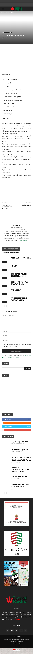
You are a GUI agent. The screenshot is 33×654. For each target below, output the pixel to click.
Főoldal (2, 12)
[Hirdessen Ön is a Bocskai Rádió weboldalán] (6, 451)
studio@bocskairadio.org (18, 646)
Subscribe (27, 430)
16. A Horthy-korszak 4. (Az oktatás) (7, 206)
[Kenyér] (6, 268)
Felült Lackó (26, 205)
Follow (28, 423)
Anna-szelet (16, 290)
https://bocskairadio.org (16, 227)
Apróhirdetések (8, 436)
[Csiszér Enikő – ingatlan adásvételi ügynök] (6, 443)
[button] (3, 9)
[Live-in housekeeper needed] (6, 478)
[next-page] (5, 306)
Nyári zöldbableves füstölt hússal (19, 299)
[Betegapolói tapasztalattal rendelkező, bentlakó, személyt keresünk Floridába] (6, 459)
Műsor (7, 12)
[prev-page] (3, 306)
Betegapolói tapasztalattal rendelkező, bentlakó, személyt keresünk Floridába (21, 459)
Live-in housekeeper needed (20, 476)
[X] (21, 630)
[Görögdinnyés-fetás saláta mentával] (6, 284)
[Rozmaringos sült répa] (6, 260)
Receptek (13, 12)
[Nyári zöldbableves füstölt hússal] (6, 300)
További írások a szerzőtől (12, 253)
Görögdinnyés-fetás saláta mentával (19, 283)
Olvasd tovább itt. (23, 240)
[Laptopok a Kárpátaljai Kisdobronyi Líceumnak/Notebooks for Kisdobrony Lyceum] (6, 468)
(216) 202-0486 (17, 643)
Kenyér (14, 266)
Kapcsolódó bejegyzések (11, 249)
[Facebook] (7, 630)
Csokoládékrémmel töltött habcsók (19, 275)
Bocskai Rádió (6, 37)
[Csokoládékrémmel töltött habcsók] (6, 276)
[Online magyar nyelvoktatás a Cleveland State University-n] (6, 486)
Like (29, 419)
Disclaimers (17, 636)
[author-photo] (16, 223)
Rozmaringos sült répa (21, 258)
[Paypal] (16, 630)
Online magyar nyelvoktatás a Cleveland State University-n (21, 486)
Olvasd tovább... (16, 619)
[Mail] (12, 630)
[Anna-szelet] (6, 292)
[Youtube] (25, 630)
